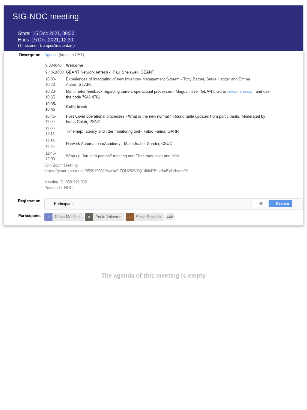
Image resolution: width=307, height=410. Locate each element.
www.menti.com (241, 91)
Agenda (51, 55)
